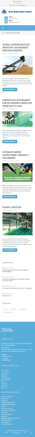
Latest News (4, 384)
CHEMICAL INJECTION (6, 408)
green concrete (8, 312)
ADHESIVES (4, 416)
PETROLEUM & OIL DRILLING (8, 410)
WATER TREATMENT (6, 414)
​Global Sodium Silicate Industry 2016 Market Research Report (16, 47)
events (5, 309)
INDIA (10, 5)
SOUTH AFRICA (22, 5)
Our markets (4, 374)
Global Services (11, 207)
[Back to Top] (31, 433)
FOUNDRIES (4, 412)
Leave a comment (13, 53)
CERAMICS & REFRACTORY (8, 404)
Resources (4, 387)
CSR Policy (6, 432)
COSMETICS (4, 400)
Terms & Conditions (16, 432)
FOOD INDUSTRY (5, 422)
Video (17, 434)
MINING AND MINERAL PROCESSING (10, 418)
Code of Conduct (5, 380)
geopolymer (23, 309)
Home (3, 33)
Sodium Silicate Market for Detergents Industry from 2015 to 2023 (17, 103)
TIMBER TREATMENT (6, 420)
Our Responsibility (5, 378)
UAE (13, 5)
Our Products (4, 370)
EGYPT (16, 5)
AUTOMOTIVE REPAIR (7, 424)
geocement (14, 309)
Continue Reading (9, 89)
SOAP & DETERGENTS (7, 396)
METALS (3, 406)
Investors (3, 382)
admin (5, 53)
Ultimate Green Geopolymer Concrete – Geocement (16, 155)
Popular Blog (4, 385)
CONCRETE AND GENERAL (8, 402)
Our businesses (5, 372)
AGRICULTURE (4, 398)
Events (25, 432)
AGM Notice (4, 376)
